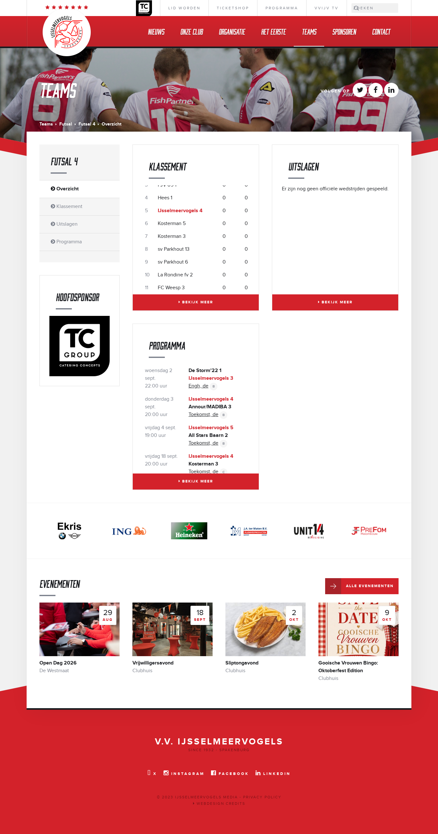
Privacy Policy (262, 797)
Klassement (68, 207)
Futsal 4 (87, 124)
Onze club (191, 31)
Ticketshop (233, 8)
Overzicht (67, 189)
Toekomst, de (203, 415)
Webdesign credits (220, 803)
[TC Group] (79, 346)
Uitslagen (66, 224)
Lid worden (184, 8)
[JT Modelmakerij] (368, 530)
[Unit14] (309, 530)
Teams (309, 31)
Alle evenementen (370, 586)
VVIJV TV (327, 8)
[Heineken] (189, 530)
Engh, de (198, 386)
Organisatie (232, 31)
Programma (281, 8)
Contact (381, 31)
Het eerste (273, 31)
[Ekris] (69, 530)
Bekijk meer (197, 302)
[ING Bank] (129, 530)
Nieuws (156, 31)
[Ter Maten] (249, 530)
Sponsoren (344, 31)
